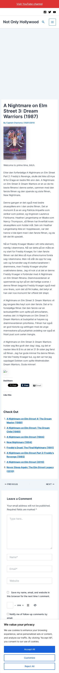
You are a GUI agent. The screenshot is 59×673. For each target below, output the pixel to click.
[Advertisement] (29, 59)
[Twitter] (49, 12)
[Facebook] (45, 12)
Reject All (29, 666)
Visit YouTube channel (30, 3)
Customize (29, 657)
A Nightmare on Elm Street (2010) (25, 462)
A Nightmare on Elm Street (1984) (25, 437)
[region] (29, 646)
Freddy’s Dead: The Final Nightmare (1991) (30, 447)
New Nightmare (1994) (19, 442)
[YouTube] (54, 12)
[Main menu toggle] (52, 22)
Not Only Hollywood (21, 22)
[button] (43, 22)
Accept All (29, 649)
